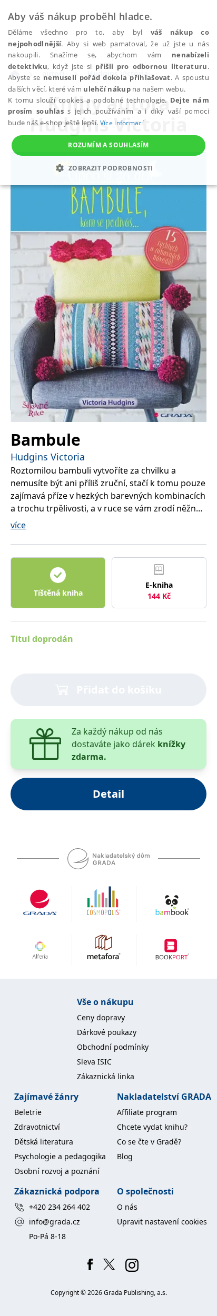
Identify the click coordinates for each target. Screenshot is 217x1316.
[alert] (108, 92)
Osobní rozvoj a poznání (57, 1171)
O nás (127, 1207)
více (18, 525)
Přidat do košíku (119, 689)
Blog (125, 1156)
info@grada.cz (54, 1222)
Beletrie (28, 1112)
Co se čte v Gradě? (149, 1142)
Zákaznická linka (105, 1076)
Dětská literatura (43, 1142)
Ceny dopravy (101, 1017)
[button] (108, 168)
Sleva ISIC (94, 1062)
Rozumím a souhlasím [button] (108, 144)
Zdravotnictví (37, 1127)
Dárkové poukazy (106, 1032)
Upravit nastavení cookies (162, 1222)
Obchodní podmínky (113, 1047)
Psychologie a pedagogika (60, 1156)
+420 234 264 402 (59, 1207)
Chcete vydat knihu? (152, 1127)
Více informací (122, 122)
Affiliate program (147, 1112)
